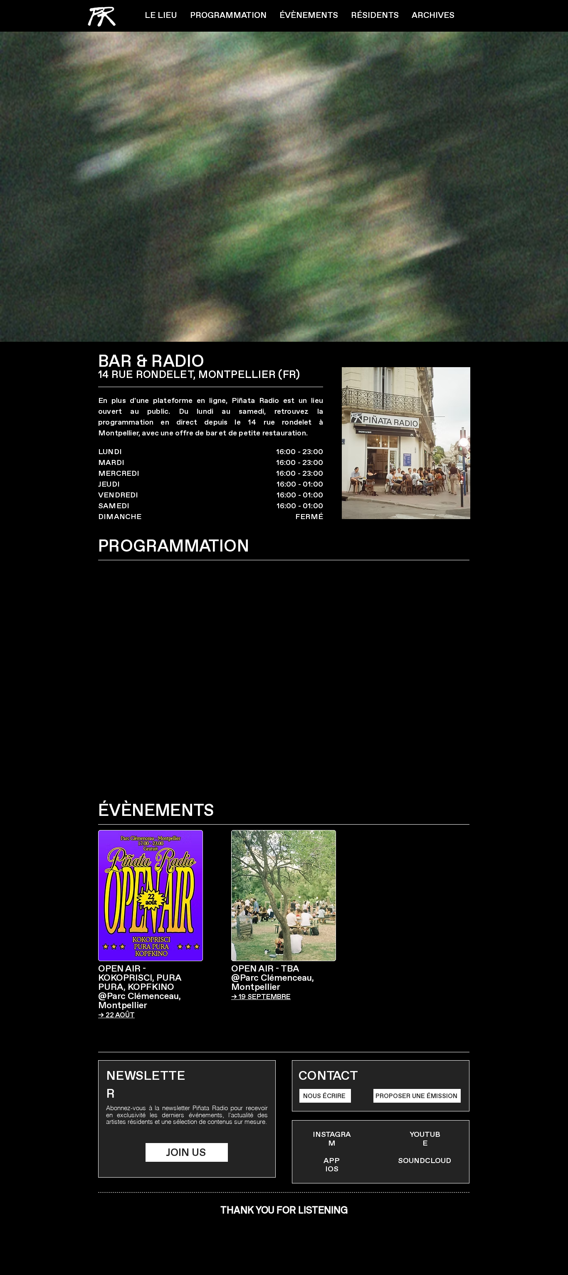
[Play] (268, 1248)
